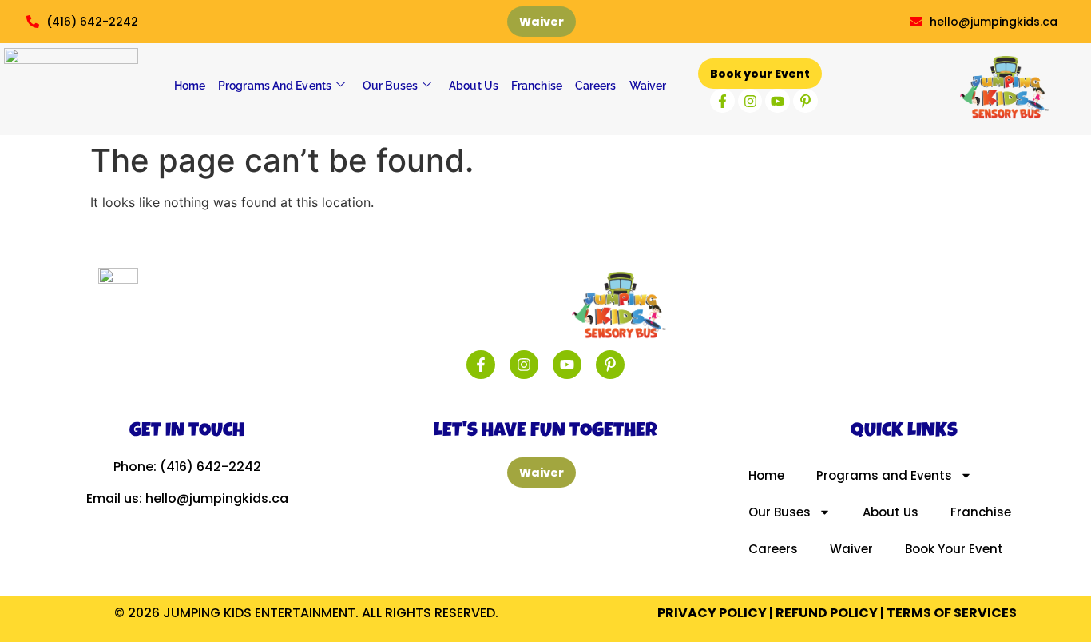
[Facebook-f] (722, 101)
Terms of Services (952, 613)
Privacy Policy (712, 613)
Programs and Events (274, 85)
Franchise (536, 85)
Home (189, 85)
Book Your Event (954, 548)
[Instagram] (750, 101)
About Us (473, 85)
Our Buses (390, 85)
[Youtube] (777, 101)
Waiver (648, 85)
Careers (596, 85)
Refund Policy (827, 613)
